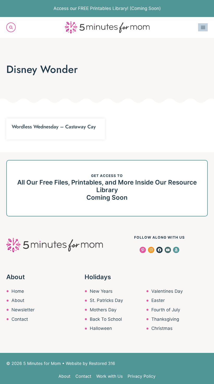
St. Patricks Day (106, 300)
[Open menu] (203, 27)
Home (17, 291)
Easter (158, 300)
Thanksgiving (165, 319)
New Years (101, 291)
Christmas (162, 328)
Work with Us (109, 376)
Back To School (106, 319)
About (17, 300)
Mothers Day (103, 309)
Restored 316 (102, 363)
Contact (19, 319)
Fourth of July (165, 309)
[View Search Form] (11, 27)
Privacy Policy (142, 376)
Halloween (101, 328)
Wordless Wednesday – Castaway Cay (54, 126)
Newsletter (22, 309)
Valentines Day (167, 291)
